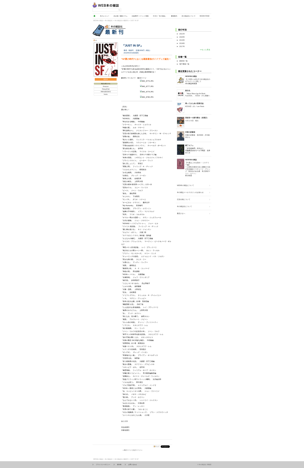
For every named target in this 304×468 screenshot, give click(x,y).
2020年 (182, 37)
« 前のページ (127, 450)
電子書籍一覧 (184, 64)
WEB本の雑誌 (98, 20)
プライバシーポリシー (103, 464)
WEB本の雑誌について (185, 185)
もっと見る (206, 50)
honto (106, 94)
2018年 (182, 43)
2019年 (182, 40)
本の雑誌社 (188, 16)
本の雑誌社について (184, 206)
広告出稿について (183, 199)
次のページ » (137, 450)
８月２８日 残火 (192, 121)
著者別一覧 (183, 61)
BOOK (204, 16)
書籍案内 (174, 16)
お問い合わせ (132, 464)
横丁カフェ (189, 145)
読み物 (120, 16)
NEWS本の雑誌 (191, 76)
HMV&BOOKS (106, 92)
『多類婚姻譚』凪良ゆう (194, 148)
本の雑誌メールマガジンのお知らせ (190, 192)
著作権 (119, 464)
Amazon (106, 86)
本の (104, 16)
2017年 (182, 46)
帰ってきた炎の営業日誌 (194, 103)
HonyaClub (105, 89)
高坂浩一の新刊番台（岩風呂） (197, 118)
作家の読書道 (190, 132)
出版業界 (140, 16)
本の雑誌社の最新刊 (121, 20)
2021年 (182, 34)
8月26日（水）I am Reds (194, 106)
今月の (160, 16)
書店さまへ (181, 213)
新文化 (187, 90)
